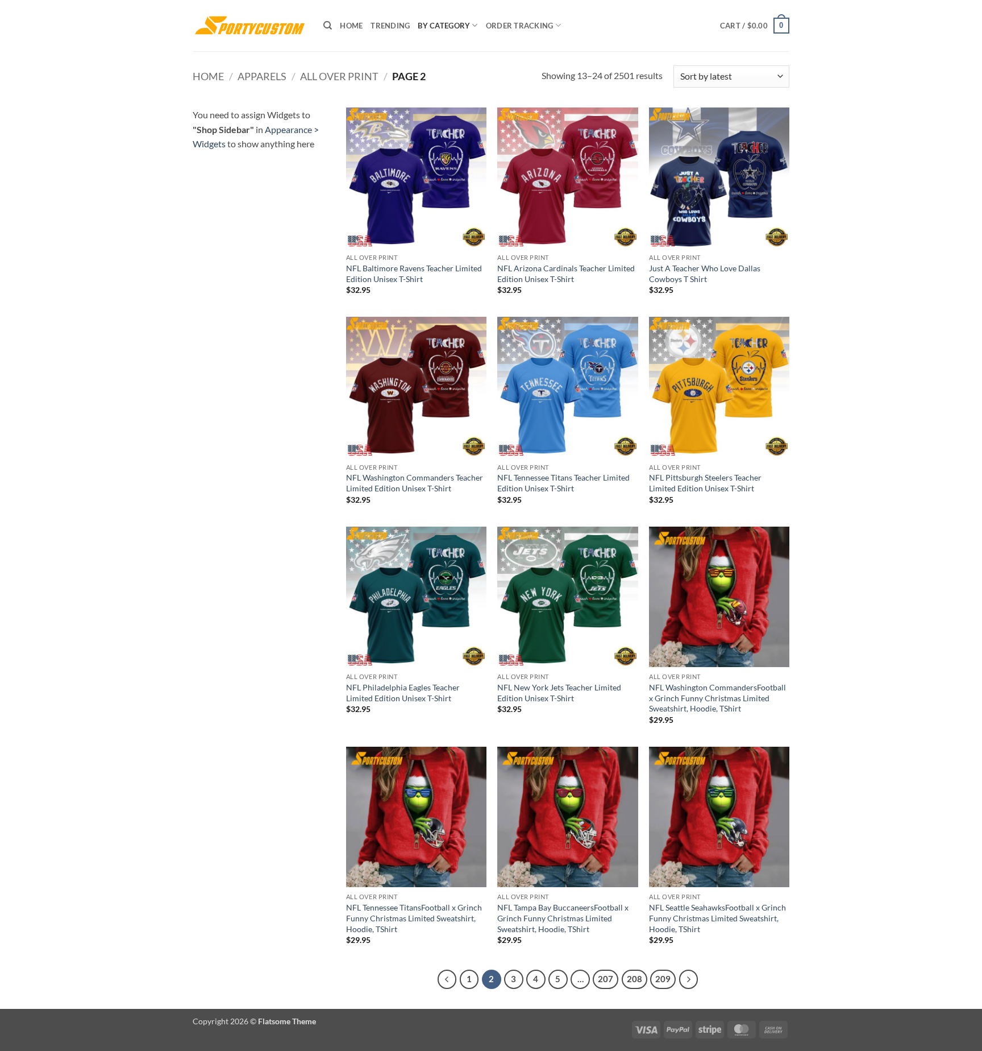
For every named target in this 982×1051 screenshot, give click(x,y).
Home (351, 25)
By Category (444, 25)
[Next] (688, 979)
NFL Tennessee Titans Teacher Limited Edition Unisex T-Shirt (563, 483)
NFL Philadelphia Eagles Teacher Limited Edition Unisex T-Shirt (403, 692)
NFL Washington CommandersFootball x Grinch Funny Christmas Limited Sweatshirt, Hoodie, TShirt (717, 697)
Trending (390, 25)
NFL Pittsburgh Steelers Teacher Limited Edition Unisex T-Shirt (705, 483)
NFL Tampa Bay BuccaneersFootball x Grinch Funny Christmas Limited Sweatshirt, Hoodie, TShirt (563, 918)
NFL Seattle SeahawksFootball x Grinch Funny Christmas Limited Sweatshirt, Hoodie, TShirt (717, 918)
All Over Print (339, 76)
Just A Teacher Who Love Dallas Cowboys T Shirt (704, 273)
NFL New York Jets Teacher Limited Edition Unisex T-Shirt (559, 692)
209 (663, 979)
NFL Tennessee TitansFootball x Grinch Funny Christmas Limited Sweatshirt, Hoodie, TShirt (414, 918)
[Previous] (447, 979)
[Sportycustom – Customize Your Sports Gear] (249, 25)
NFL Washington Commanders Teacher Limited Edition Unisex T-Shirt (414, 483)
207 (605, 979)
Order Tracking (520, 25)
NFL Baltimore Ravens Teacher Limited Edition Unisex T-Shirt (414, 273)
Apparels (262, 76)
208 (634, 979)
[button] (754, 26)
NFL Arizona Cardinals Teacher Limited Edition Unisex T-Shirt (566, 273)
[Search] (327, 25)
